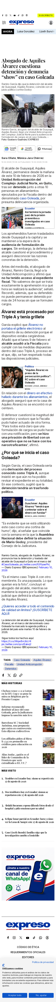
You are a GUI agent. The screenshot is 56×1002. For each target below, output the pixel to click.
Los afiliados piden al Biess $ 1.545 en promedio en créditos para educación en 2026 (17, 743)
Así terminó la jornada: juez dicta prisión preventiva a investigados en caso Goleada (38, 218)
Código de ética (28, 947)
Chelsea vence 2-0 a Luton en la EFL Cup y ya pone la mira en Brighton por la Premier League (17, 695)
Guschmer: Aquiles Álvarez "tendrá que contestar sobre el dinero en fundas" (37, 508)
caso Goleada (29, 198)
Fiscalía (9, 664)
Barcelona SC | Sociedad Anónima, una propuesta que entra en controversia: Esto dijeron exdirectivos (17, 727)
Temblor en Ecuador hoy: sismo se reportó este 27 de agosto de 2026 (29, 780)
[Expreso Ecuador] (28, 928)
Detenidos (10, 668)
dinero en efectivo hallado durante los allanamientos (27, 395)
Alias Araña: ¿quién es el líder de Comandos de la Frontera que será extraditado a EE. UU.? (15, 759)
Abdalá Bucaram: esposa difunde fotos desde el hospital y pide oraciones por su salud (29, 807)
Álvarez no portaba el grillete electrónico (22, 326)
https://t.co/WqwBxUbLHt (16, 641)
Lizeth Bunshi (46, 31)
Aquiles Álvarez (42, 659)
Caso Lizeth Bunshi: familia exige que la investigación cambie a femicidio (26, 834)
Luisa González (26, 31)
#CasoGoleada (10, 564)
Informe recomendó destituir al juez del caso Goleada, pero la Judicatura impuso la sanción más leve (17, 711)
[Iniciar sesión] (51, 23)
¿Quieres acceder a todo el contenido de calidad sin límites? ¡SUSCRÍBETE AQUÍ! (28, 610)
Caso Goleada (22, 659)
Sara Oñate (9, 158)
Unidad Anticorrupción (29, 664)
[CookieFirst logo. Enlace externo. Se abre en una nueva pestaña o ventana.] (3, 965)
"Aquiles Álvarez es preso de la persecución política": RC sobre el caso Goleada (38, 376)
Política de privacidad (43, 962)
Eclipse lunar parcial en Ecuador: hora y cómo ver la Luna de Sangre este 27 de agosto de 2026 (29, 820)
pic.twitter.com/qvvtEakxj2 (16, 644)
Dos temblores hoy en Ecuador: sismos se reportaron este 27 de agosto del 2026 (26, 793)
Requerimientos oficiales (28, 952)
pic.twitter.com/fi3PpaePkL (35, 564)
